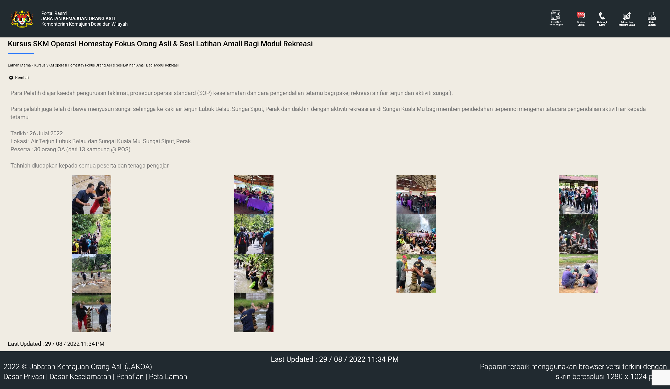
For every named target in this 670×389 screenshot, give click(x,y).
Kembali (21, 77)
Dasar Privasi (23, 376)
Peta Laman (168, 376)
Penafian (130, 376)
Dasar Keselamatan (80, 376)
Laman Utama (19, 65)
